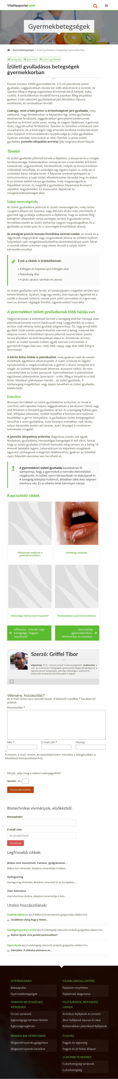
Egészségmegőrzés (23, 1026)
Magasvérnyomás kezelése (28, 1049)
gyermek (32, 59)
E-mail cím (49, 742)
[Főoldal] (8, 50)
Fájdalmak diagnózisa (76, 994)
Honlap (80, 742)
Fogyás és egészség (75, 1042)
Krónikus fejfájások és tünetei (82, 1014)
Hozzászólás (16, 707)
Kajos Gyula (14, 945)
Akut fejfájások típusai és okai (82, 1020)
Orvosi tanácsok (21, 1014)
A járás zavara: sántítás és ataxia (41, 279)
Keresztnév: (15, 817)
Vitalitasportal (21, 5)
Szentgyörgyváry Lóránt (21, 929)
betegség (16, 59)
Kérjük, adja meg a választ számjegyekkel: (34, 773)
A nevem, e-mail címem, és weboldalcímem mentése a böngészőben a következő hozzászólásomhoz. (50, 756)
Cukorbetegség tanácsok (78, 1064)
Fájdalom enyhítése (75, 988)
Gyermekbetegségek (24, 994)
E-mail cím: (14, 829)
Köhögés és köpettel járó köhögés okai (44, 269)
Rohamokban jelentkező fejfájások (85, 1026)
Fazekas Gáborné (17, 914)
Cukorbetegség (72, 1070)
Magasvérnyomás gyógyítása (29, 1042)
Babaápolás (18, 988)
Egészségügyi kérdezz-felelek (29, 1020)
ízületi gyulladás (51, 59)
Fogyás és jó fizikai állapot (79, 1049)
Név (10, 742)
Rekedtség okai (29, 274)
